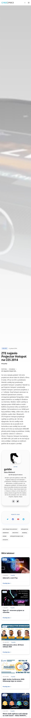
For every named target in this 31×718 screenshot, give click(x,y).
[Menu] (28, 2)
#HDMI (4, 536)
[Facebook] (13, 519)
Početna (4, 369)
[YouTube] (18, 519)
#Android (6, 532)
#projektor (24, 529)
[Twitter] (17, 501)
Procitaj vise (6, 583)
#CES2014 (5, 539)
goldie (4, 348)
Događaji (12, 369)
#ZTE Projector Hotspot (10, 529)
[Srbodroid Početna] (7, 3)
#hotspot (15, 532)
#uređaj (24, 532)
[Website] (13, 501)
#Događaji (4, 363)
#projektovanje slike (16, 536)
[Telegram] (23, 519)
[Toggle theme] (24, 2)
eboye (4, 559)
